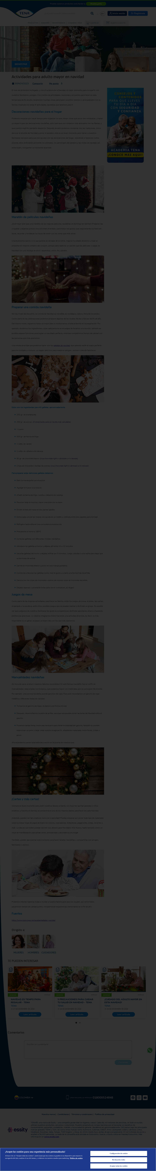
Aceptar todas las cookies (118, 1166)
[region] (78, 1159)
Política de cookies (76, 1158)
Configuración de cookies (119, 1153)
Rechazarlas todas (118, 1160)
